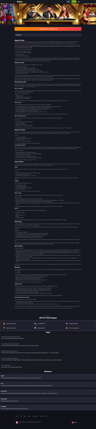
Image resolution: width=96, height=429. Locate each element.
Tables (24, 416)
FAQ (46, 416)
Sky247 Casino (23, 41)
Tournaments (35, 416)
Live (21, 416)
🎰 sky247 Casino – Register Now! (48, 29)
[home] (20, 2)
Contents (42, 416)
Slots (17, 416)
